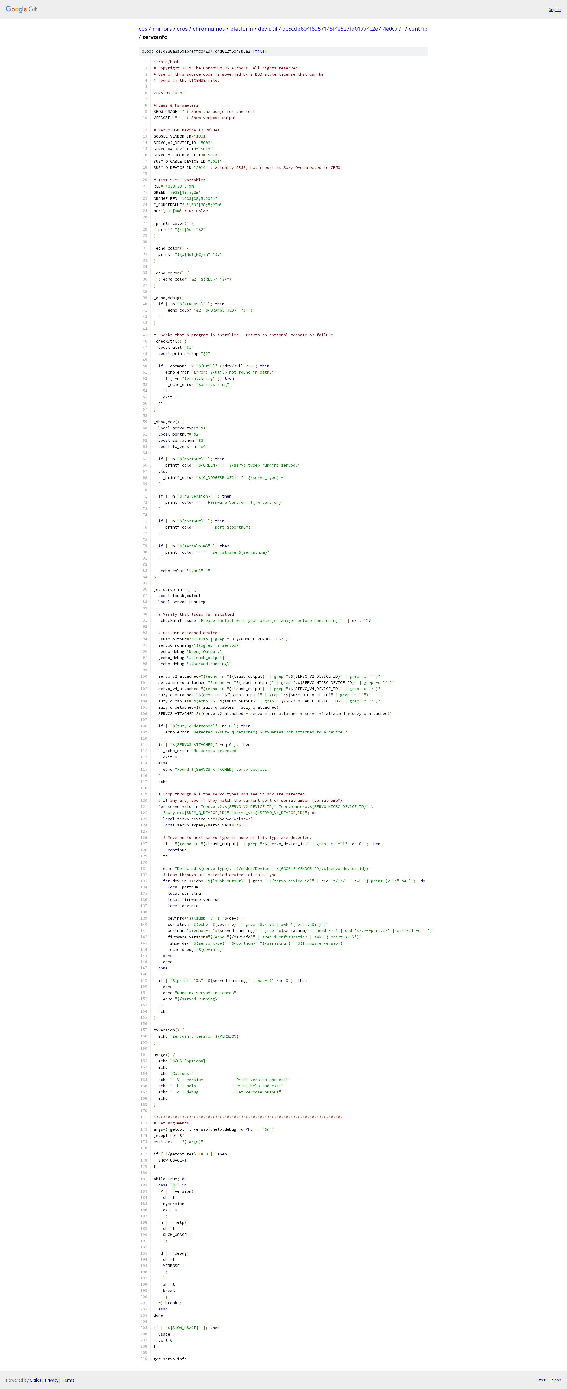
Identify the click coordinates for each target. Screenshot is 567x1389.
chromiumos (209, 28)
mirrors (162, 28)
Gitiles (35, 1380)
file (260, 51)
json (556, 1380)
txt (542, 1380)
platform (241, 28)
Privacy (51, 1380)
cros (182, 28)
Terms (68, 1380)
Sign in (555, 9)
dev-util (267, 28)
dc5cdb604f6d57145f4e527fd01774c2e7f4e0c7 (339, 28)
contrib (418, 28)
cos (143, 28)
